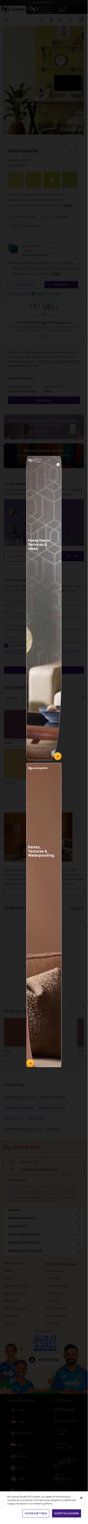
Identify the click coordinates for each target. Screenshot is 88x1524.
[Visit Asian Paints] (30, 1063)
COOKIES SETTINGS (36, 1513)
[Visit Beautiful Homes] (57, 756)
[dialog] (44, 760)
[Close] (58, 464)
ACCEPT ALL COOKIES (66, 1513)
